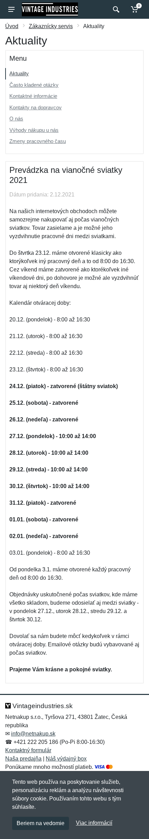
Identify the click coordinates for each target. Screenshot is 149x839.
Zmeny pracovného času (37, 141)
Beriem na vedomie (40, 823)
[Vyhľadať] (115, 9)
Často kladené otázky (34, 85)
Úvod (11, 26)
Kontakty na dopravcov (35, 107)
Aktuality (19, 73)
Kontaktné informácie (33, 96)
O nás (16, 118)
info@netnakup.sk (33, 734)
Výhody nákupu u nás (34, 130)
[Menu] (11, 9)
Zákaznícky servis (51, 26)
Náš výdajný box (66, 759)
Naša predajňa (23, 759)
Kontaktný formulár (28, 750)
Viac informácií (94, 823)
